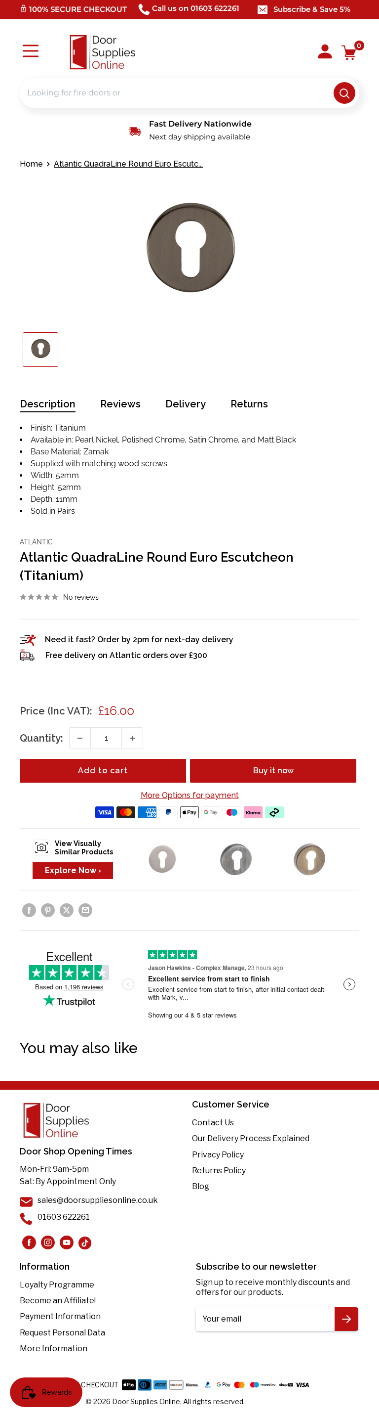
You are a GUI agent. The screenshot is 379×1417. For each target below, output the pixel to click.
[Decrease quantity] (80, 738)
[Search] (344, 93)
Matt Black (277, 439)
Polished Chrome (153, 439)
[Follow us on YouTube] (67, 1242)
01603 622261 (64, 1217)
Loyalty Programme (57, 1284)
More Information (53, 1348)
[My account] (325, 52)
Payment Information (60, 1316)
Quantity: (41, 738)
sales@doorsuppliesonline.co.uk (98, 1200)
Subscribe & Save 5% (311, 9)
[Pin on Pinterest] (48, 910)
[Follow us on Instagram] (29, 1242)
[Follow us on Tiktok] (85, 1242)
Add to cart (103, 770)
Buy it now (273, 770)
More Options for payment (190, 795)
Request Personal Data (62, 1332)
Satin (213, 439)
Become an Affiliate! (58, 1300)
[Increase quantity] (132, 738)
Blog (200, 1186)
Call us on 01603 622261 (195, 8)
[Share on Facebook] (29, 910)
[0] (349, 52)
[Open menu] (30, 52)
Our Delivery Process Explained (250, 1138)
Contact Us (213, 1122)
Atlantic (36, 542)
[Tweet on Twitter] (67, 910)
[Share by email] (85, 910)
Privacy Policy (218, 1154)
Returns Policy (219, 1170)
